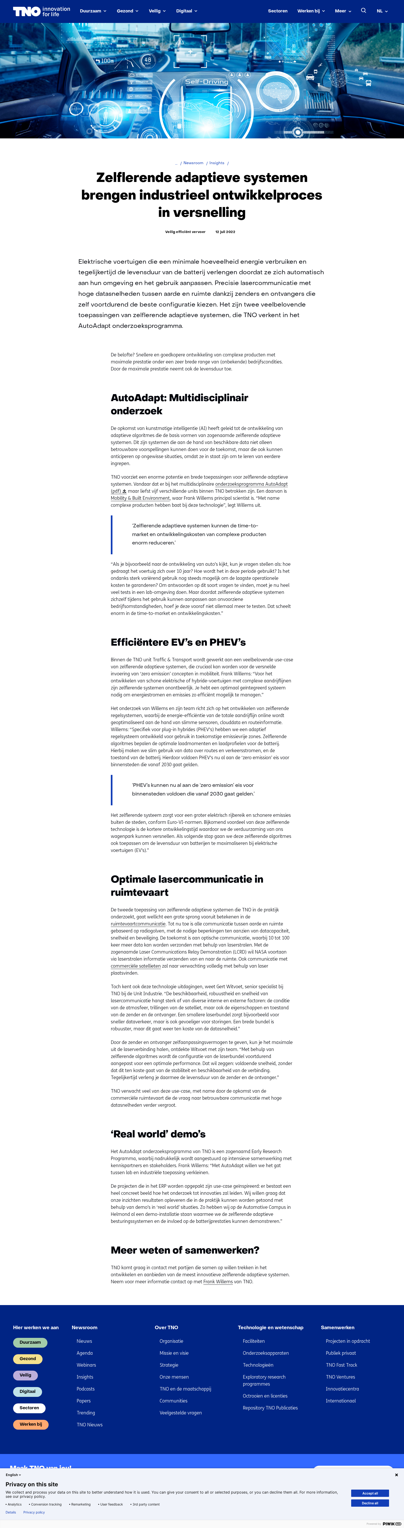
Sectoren (278, 11)
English (12, 1475)
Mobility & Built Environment (140, 498)
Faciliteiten (254, 1341)
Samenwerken (337, 1328)
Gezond (125, 11)
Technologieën (258, 1365)
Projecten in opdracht (348, 1341)
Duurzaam (90, 11)
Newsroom (84, 1328)
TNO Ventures (340, 1377)
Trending (86, 1413)
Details (11, 1512)
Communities (174, 1401)
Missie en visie (174, 1353)
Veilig (155, 11)
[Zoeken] (364, 10)
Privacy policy (34, 1512)
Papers (84, 1401)
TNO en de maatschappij (185, 1389)
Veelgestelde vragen (181, 1413)
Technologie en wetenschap (270, 1328)
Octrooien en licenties (265, 1396)
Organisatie (171, 1341)
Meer (340, 11)
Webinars (86, 1365)
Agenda (85, 1353)
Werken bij (308, 11)
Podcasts (86, 1389)
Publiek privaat (341, 1353)
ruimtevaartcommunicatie (138, 924)
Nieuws (84, 1341)
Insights (85, 1377)
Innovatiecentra (342, 1389)
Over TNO (166, 1328)
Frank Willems (218, 1281)
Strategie (169, 1365)
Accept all (370, 1493)
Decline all (370, 1503)
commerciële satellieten (136, 966)
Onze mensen (174, 1377)
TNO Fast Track (341, 1365)
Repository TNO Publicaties (270, 1408)
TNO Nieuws (90, 1425)
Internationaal (341, 1401)
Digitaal (184, 11)
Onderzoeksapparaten (266, 1353)
